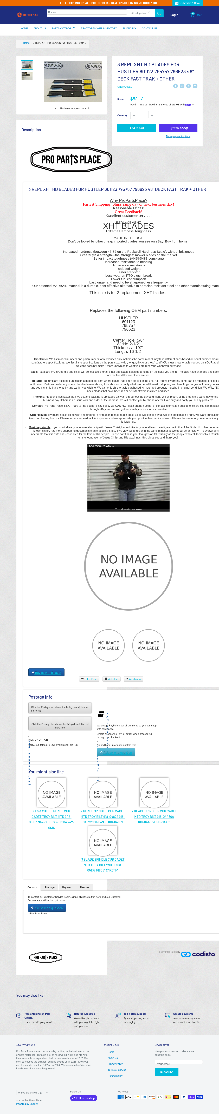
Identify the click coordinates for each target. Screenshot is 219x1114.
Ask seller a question (117, 752)
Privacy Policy (115, 1063)
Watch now (134, 679)
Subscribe (166, 1072)
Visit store (112, 679)
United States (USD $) (30, 1092)
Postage (50, 887)
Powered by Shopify (27, 1103)
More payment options (178, 136)
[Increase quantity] (152, 115)
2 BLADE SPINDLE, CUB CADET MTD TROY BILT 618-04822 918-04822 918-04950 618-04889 (103, 816)
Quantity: (122, 115)
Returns (84, 887)
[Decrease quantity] (134, 115)
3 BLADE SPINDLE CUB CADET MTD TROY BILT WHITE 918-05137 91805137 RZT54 (103, 864)
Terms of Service (117, 1069)
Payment (67, 887)
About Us (113, 1057)
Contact (32, 887)
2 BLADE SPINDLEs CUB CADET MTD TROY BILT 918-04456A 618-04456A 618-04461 (154, 816)
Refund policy (115, 1075)
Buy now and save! (47, 672)
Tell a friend (90, 679)
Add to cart (137, 128)
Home (111, 1052)
